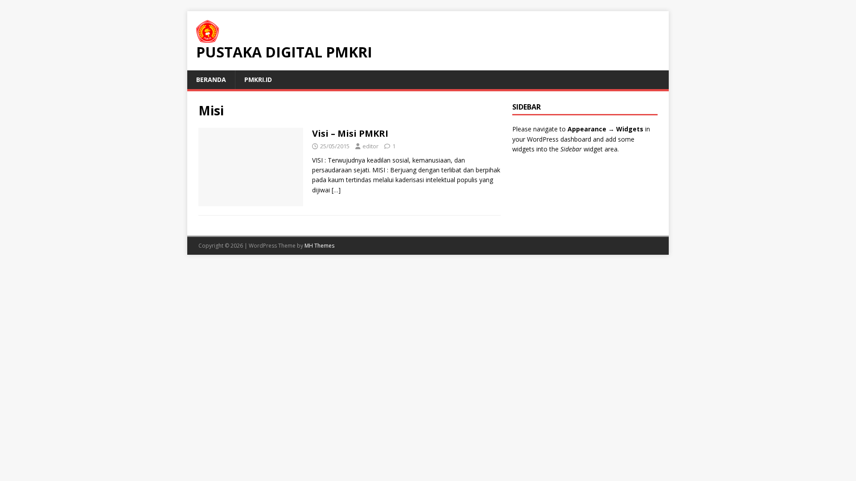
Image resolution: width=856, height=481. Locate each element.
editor (370, 146)
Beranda (211, 79)
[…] (336, 190)
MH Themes (319, 245)
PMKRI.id (258, 79)
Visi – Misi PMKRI (350, 133)
